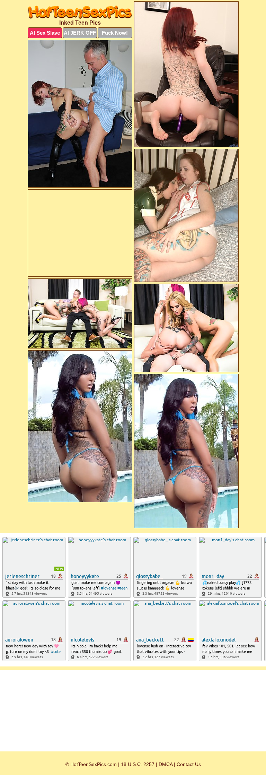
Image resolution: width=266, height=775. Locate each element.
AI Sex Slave (45, 33)
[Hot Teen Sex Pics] (80, 12)
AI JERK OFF (80, 33)
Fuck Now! (115, 33)
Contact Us (189, 764)
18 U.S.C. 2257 (137, 764)
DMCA (165, 764)
